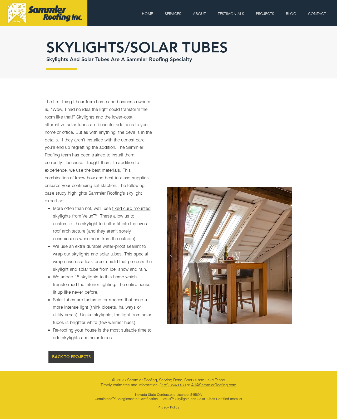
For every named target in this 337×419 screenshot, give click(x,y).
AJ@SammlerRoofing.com (213, 384)
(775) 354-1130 (173, 384)
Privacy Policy (168, 407)
